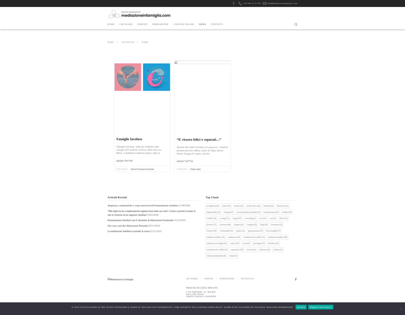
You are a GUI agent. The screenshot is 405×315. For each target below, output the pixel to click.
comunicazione (271, 212)
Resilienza (273, 243)
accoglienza (213, 206)
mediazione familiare (277, 237)
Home (111, 24)
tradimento (264, 250)
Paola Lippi (195, 169)
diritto (283, 218)
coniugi (224, 218)
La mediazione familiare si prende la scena (129, 231)
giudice (241, 231)
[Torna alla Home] (139, 14)
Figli (264, 225)
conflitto (211, 218)
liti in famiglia (273, 231)
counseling (250, 218)
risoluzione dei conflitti (217, 250)
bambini (269, 206)
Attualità (247, 279)
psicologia (259, 243)
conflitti (286, 212)
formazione (276, 225)
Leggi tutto (124, 161)
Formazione (227, 279)
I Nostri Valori (183, 24)
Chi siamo (192, 279)
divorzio (211, 225)
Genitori (211, 231)
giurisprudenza (255, 231)
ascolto (238, 206)
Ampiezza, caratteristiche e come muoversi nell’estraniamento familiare (143, 205)
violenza (278, 250)
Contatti (217, 24)
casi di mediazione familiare (248, 212)
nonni (246, 243)
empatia (238, 225)
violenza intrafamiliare (216, 256)
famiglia (252, 225)
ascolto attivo (253, 206)
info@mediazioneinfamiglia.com (282, 3)
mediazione (234, 237)
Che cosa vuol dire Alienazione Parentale (128, 226)
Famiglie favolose (129, 139)
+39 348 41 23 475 (252, 3)
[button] (295, 24)
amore (226, 206)
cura (273, 218)
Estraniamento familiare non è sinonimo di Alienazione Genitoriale (140, 220)
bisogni (228, 212)
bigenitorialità (213, 212)
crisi (262, 218)
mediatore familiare (215, 237)
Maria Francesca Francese (142, 169)
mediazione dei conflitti (254, 237)
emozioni (225, 225)
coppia (237, 218)
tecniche (251, 250)
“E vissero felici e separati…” (199, 139)
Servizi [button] (142, 24)
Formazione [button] (160, 24)
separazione (237, 250)
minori (235, 243)
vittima (233, 256)
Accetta (301, 307)
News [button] (202, 24)
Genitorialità (226, 231)
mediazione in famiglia (217, 243)
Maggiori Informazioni (321, 307)
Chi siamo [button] (126, 24)
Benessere (282, 206)
